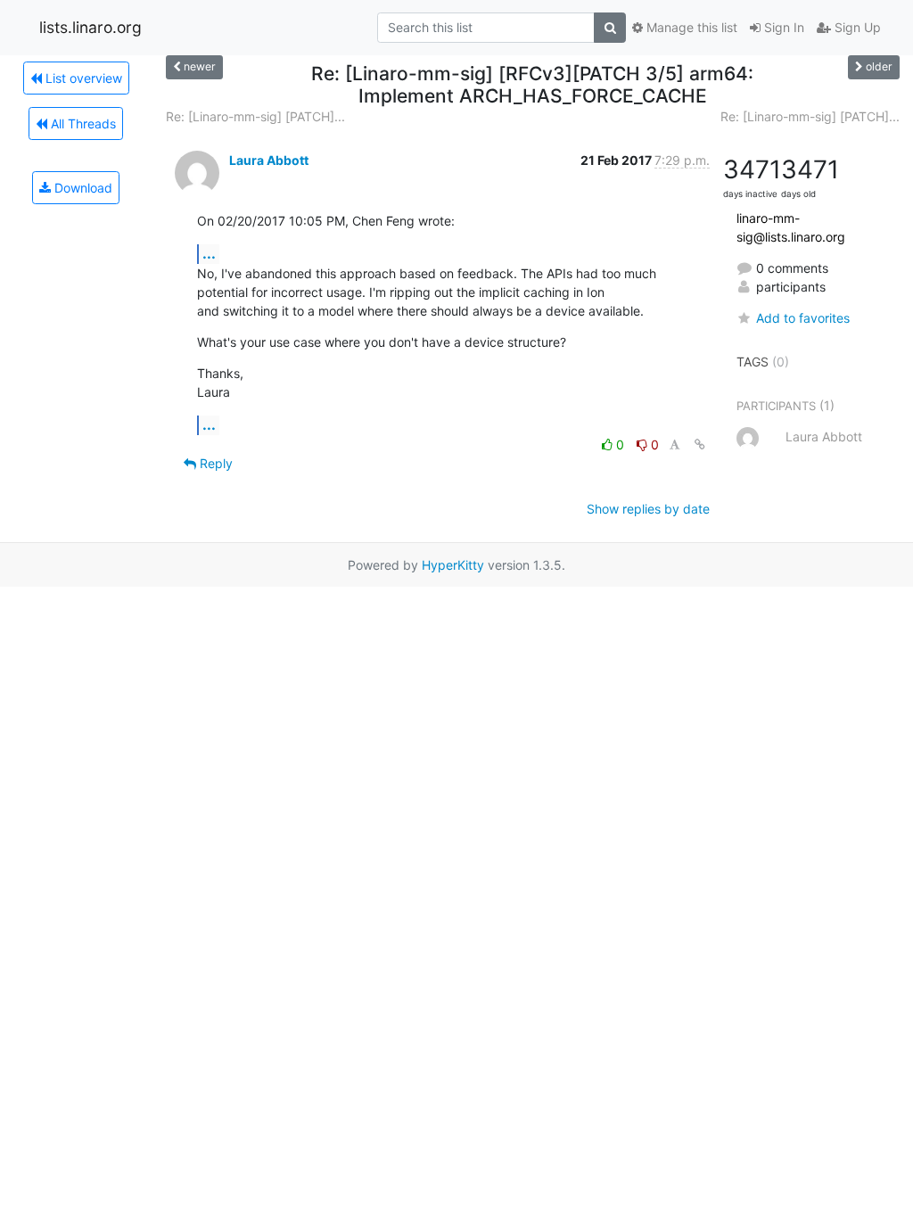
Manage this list (690, 27)
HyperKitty (453, 564)
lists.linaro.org (90, 27)
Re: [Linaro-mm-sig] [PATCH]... (255, 116)
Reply (214, 463)
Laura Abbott (268, 160)
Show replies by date (648, 508)
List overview (82, 78)
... (209, 253)
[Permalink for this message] (700, 444)
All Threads (81, 123)
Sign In (782, 27)
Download (81, 187)
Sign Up (856, 27)
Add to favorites (803, 317)
